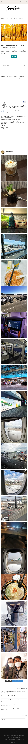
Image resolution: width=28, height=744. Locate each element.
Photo (5, 125)
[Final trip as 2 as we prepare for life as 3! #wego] (14, 666)
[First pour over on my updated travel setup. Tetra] (14, 613)
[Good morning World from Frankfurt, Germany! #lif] (14, 508)
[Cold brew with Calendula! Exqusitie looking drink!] (14, 168)
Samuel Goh (5, 47)
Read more (14, 56)
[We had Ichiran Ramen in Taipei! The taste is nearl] (14, 587)
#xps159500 (3, 123)
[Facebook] (20, 2)
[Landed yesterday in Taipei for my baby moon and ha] (14, 639)
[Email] (24, 2)
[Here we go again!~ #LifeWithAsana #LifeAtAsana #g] (14, 456)
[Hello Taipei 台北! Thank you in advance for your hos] (14, 404)
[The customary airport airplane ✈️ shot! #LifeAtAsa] (14, 246)
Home (2, 18)
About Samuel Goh (8, 735)
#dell (18, 122)
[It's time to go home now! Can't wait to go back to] (14, 351)
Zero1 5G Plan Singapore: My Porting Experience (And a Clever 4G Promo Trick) (13, 692)
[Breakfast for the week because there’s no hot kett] (14, 220)
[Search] (26, 2)
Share (3, 128)
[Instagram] (21, 2)
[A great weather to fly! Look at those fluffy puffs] (14, 430)
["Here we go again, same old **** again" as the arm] (14, 535)
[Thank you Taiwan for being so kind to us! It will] (14, 561)
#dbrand (8, 116)
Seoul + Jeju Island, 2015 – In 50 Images (12, 45)
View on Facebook (4, 127)
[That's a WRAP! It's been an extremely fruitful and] (14, 299)
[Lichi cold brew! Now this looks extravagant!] (14, 194)
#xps (21, 122)
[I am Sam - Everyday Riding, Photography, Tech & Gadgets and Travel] (4, 106)
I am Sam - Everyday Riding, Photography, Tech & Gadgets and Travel (16, 111)
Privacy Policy (21, 735)
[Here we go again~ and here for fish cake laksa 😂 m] (14, 273)
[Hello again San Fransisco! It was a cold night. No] (14, 377)
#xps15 (23, 122)
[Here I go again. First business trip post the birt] (14, 325)
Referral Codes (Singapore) (14, 737)
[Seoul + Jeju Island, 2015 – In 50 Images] (14, 32)
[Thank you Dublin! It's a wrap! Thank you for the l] (14, 482)
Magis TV (3, 708)
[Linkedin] (23, 2)
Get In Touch (15, 735)
